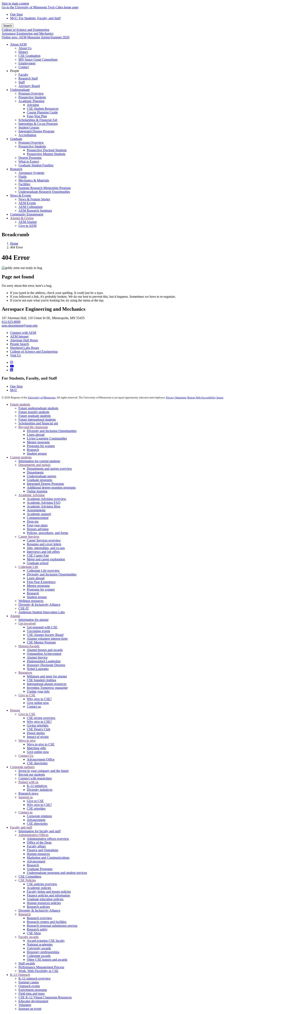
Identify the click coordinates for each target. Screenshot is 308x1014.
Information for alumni (33, 619)
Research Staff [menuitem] (28, 78)
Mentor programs (38, 442)
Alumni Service (37, 657)
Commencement (37, 517)
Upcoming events (38, 631)
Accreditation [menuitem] (27, 135)
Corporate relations (39, 816)
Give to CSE (26, 695)
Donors (15, 710)
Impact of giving (38, 737)
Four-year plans (37, 525)
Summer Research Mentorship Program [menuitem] (44, 188)
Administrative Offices (33, 835)
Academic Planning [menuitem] (31, 101)
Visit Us (15, 355)
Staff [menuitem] (21, 82)
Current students (21, 457)
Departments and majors (34, 465)
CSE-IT (23, 608)
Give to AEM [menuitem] (27, 225)
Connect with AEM (23, 332)
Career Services (28, 536)
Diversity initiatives (39, 789)
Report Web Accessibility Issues (205, 397)
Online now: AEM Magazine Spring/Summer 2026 (35, 37)
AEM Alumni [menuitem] (27, 222)
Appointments (36, 510)
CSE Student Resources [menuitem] (42, 108)
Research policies (38, 906)
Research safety (37, 929)
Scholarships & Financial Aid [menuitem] (37, 120)
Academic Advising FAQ (44, 502)
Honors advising (38, 529)
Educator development (33, 1001)
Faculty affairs (36, 846)
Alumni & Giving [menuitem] (22, 218)
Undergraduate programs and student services (57, 872)
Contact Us (25, 755)
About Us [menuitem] (24, 48)
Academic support (39, 514)
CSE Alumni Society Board (45, 635)
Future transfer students (33, 412)
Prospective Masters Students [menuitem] (46, 154)
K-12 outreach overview (34, 978)
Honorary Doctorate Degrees (46, 665)
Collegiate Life (28, 567)
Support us (25, 797)
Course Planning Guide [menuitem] (42, 112)
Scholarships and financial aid (38, 423)
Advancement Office (40, 759)
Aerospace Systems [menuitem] (31, 173)
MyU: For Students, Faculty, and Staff (35, 18)
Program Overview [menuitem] (31, 93)
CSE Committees (29, 876)
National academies (40, 944)
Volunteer (24, 1005)
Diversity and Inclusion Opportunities (51, 431)
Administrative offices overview (48, 838)
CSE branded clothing (41, 680)
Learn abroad (35, 434)
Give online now (38, 703)
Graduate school (37, 563)
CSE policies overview (42, 884)
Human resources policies (44, 903)
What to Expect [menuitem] (28, 161)
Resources (25, 672)
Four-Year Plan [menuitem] (37, 116)
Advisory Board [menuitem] (29, 86)
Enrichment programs (32, 990)
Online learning (37, 491)
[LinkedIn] (11, 370)
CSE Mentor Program (41, 642)
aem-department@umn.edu (20, 325)
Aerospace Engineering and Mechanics (27, 33)
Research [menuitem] (16, 169)
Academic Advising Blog (43, 506)
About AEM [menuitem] (18, 44)
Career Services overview (44, 540)
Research (33, 450)
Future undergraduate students (38, 408)
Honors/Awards (28, 646)
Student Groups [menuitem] (28, 127)
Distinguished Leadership (44, 661)
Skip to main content (15, 3)
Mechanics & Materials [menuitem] (33, 180)
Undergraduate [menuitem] (20, 89)
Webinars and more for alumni (47, 676)
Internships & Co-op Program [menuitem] (38, 123)
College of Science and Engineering (25, 29)
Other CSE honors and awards (47, 959)
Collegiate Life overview (43, 570)
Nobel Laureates (38, 669)
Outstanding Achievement (44, 653)
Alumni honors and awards (45, 650)
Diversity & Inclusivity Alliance (39, 604)
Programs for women (41, 446)
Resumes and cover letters (44, 544)
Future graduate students (34, 416)
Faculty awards (28, 937)
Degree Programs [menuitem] (29, 157)
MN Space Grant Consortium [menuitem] (37, 59)
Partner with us (28, 782)
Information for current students (39, 461)
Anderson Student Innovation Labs (41, 612)
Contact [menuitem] (23, 67)
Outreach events (29, 986)
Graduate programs (39, 480)
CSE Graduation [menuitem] (29, 55)
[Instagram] (11, 362)
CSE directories (37, 763)
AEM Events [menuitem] (27, 203)
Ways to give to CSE (40, 744)
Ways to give (27, 740)
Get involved (27, 623)
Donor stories (36, 733)
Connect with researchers (35, 778)
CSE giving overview (41, 718)
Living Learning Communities (47, 438)
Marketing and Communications (48, 857)
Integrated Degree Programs (45, 483)
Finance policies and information (48, 895)
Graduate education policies (45, 899)
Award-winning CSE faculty (46, 940)
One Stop (16, 14)
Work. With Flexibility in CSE (38, 971)
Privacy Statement (176, 397)
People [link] (14, 71)
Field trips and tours (31, 993)
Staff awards (26, 963)
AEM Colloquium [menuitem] (30, 207)
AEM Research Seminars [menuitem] (35, 210)
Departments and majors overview (49, 468)
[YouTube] (12, 366)
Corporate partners (22, 767)
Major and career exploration (46, 559)
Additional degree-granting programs (51, 487)
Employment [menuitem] (26, 63)
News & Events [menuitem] (20, 195)
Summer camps (28, 982)
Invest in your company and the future (43, 771)
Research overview (39, 918)
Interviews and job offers (43, 551)
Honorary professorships (43, 952)
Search (7, 25)
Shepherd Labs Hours (24, 348)
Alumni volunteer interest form (47, 638)
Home (14, 243)
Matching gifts (36, 748)
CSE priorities (36, 808)
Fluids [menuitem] (22, 176)
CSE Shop (34, 933)
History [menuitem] (23, 52)
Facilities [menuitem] (24, 184)
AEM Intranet (19, 336)
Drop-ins (33, 521)
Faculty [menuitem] (23, 74)
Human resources (38, 854)
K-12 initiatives (37, 786)
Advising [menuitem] (33, 105)
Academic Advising (31, 495)
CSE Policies (27, 880)
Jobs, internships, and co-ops (46, 548)
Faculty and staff (21, 827)
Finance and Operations (42, 850)
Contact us (34, 706)
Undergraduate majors (41, 476)
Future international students (37, 419)
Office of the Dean (39, 842)
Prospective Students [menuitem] (32, 97)
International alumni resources (46, 684)
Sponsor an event (29, 1008)
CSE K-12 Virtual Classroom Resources (45, 997)
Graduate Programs (39, 869)
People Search (19, 344)
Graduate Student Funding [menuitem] (35, 165)
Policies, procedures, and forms (47, 533)
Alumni (15, 616)
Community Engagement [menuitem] (26, 214)
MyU (13, 390)
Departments (35, 472)
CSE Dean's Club (38, 729)
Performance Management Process (41, 967)
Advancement (36, 820)
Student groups (37, 453)
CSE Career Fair (38, 555)
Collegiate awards (38, 956)
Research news (28, 793)
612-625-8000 (11, 322)
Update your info (38, 691)
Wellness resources (30, 601)
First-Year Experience (41, 582)
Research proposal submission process (52, 925)
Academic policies (39, 888)
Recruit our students (31, 774)
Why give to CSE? (39, 699)
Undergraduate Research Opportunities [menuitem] (44, 191)
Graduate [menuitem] (16, 139)
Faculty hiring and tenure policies (49, 891)
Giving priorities (37, 725)
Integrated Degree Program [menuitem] (36, 131)
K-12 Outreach (20, 974)
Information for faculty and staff (39, 831)
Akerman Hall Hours (24, 340)
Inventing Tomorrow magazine (47, 687)
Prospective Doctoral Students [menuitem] (47, 150)
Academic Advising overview (46, 499)
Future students (20, 404)
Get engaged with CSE (42, 627)
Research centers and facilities (46, 922)
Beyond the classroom (33, 427)
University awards (39, 948)
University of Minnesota (42, 397)
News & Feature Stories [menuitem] (34, 199)
